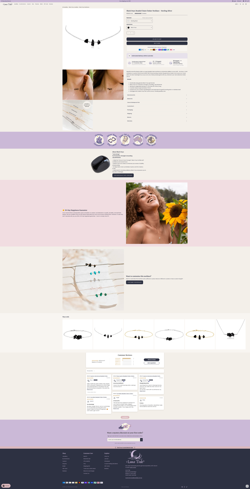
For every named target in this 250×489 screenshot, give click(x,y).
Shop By (65, 463)
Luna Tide (67, 486)
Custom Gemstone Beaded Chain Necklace (97, 376)
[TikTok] (248, 1)
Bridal (64, 466)
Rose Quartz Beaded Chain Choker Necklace (123, 376)
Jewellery (65, 456)
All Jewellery (65, 7)
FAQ (84, 463)
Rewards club (86, 458)
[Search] (240, 4)
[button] (138, 13)
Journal (106, 458)
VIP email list (86, 461)
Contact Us (86, 473)
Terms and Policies (125, 486)
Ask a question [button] (152, 363)
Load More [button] (125, 417)
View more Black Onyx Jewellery (123, 175)
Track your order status (89, 468)
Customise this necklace (135, 282)
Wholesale (107, 461)
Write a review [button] (152, 359)
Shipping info (86, 466)
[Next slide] (186, 334)
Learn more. (133, 467)
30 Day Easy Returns (6, 1)
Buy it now (157, 43)
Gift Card (65, 468)
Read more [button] (90, 389)
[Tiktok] (187, 487)
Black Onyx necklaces (84, 7)
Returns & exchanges (88, 471)
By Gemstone (66, 458)
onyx (146, 71)
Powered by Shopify (73, 486)
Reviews (65, 471)
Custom (65, 461)
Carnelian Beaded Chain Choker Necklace (123, 394)
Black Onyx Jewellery (74, 7)
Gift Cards (107, 466)
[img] (90, 378)
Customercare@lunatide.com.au (133, 478)
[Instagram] (245, 1)
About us (106, 456)
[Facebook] (243, 1)
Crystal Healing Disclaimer (111, 463)
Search (85, 456)
